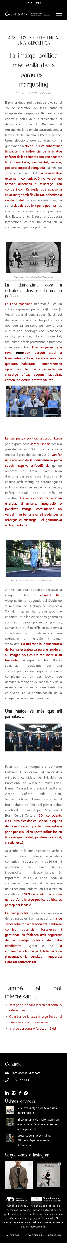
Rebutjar (54, 1235)
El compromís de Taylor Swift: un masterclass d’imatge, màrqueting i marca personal (38, 1124)
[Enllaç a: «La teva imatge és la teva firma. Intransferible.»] (10, 1110)
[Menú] (57, 13)
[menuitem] (57, 13)
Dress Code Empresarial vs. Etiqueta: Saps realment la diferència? (34, 1140)
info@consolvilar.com (26, 1073)
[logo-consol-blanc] (28, 13)
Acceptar (13, 1235)
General (46, 93)
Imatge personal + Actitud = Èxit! (32, 1028)
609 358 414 (20, 1080)
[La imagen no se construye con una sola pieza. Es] (48, 1175)
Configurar (34, 1235)
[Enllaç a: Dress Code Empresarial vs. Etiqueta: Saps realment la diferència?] (10, 1138)
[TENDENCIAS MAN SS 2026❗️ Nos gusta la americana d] (19, 1175)
